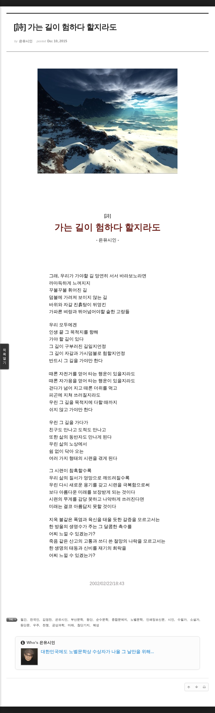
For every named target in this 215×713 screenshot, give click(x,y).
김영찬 (47, 619)
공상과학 (58, 625)
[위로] (189, 687)
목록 (4, 356)
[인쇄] (204, 687)
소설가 (194, 619)
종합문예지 (119, 619)
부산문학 (77, 619)
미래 (71, 625)
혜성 (96, 625)
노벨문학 (136, 619)
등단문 (25, 625)
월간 (23, 619)
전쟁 (46, 625)
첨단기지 (83, 625)
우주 (36, 625)
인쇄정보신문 (155, 619)
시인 (171, 619)
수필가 (182, 619)
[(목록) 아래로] (196, 687)
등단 (90, 619)
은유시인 (61, 619)
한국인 (34, 619)
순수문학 (102, 619)
